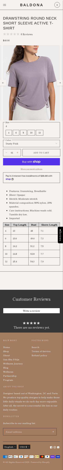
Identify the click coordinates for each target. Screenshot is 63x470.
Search (35, 347)
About (6, 355)
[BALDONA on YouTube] (58, 447)
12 (40, 132)
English (8, 446)
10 (31, 132)
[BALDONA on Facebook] (51, 447)
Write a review (31, 311)
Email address (13, 428)
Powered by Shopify (40, 462)
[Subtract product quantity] (17, 152)
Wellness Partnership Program (10, 375)
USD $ (23, 446)
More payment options (31, 168)
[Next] (60, 83)
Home (6, 347)
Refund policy (39, 355)
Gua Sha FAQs (11, 359)
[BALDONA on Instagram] (55, 447)
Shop (6, 351)
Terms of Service (41, 351)
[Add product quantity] (6, 152)
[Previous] (3, 83)
